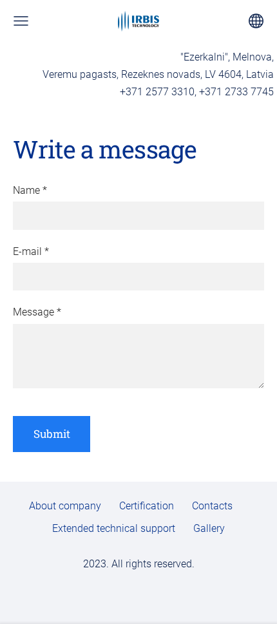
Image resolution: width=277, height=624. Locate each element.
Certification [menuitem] (146, 506)
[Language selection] (256, 21)
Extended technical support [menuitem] (113, 528)
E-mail (31, 251)
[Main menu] (21, 21)
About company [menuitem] (65, 506)
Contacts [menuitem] (212, 506)
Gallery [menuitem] (209, 528)
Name (30, 190)
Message (37, 312)
